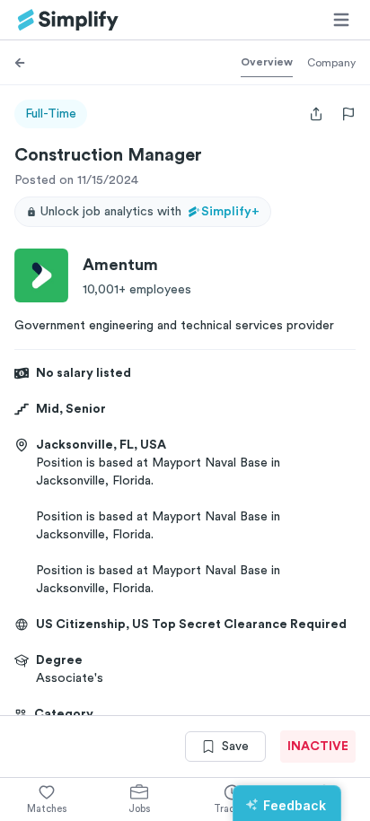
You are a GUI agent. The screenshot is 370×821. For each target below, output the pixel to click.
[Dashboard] (68, 20)
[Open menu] (341, 19)
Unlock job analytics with (150, 211)
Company (331, 62)
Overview (267, 62)
